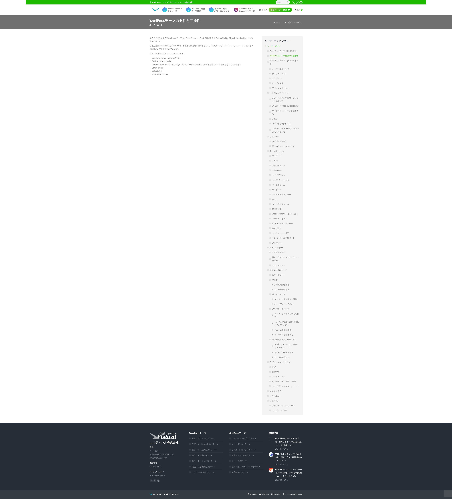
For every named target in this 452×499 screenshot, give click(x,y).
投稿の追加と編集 (281, 284)
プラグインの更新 (279, 410)
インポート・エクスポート (283, 238)
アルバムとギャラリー (281, 308)
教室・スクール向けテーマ (243, 455)
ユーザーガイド (273, 46)
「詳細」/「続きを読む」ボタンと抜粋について (285, 130)
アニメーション (278, 376)
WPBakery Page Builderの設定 (285, 106)
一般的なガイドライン (279, 93)
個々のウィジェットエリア (283, 146)
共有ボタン (276, 228)
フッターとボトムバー (281, 194)
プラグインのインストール (283, 405)
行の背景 (276, 371)
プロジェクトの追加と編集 (285, 299)
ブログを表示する (281, 289)
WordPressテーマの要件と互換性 (284, 56)
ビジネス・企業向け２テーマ (204, 449)
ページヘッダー (276, 247)
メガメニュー (275, 396)
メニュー (276, 118)
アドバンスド (277, 242)
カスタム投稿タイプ (278, 270)
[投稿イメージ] (271, 439)
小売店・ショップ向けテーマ (244, 449)
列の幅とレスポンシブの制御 (284, 381)
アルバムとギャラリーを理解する (286, 315)
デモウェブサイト (279, 73)
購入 (299, 10)
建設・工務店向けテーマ (202, 455)
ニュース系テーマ (239, 461)
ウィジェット (275, 136)
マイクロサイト (276, 391)
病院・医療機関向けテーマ (203, 466)
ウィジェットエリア (280, 233)
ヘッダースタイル (279, 252)
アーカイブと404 (279, 218)
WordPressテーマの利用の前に (283, 51)
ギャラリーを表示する (283, 334)
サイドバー (276, 189)
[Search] (287, 2)
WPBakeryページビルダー (281, 362)
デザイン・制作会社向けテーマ (205, 444)
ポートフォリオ (278, 294)
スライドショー (278, 265)
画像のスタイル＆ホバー (282, 223)
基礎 (274, 367)
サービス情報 (277, 83)
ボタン (275, 199)
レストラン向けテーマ (241, 444)
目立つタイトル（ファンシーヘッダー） (285, 259)
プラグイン (276, 78)
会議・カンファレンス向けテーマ (246, 466)
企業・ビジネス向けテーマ (203, 438)
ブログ (275, 280)
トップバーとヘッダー (281, 180)
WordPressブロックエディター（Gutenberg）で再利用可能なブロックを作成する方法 (288, 472)
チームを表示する (281, 357)
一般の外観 (276, 170)
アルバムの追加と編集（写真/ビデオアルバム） (287, 323)
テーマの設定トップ (280, 68)
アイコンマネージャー (281, 88)
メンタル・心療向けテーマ (203, 472)
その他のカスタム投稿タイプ (284, 339)
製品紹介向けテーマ (240, 472)
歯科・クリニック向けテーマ (204, 461)
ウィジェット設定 (279, 141)
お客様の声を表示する (283, 352)
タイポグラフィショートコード (285, 386)
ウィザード (276, 156)
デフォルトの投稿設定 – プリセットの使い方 (285, 99)
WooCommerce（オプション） (285, 213)
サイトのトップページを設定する (285, 112)
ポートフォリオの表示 (283, 304)
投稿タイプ (276, 209)
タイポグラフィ (278, 175)
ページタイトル (278, 185)
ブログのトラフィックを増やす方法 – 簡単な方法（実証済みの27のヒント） (288, 457)
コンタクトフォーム (280, 204)
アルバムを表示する (282, 330)
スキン (275, 160)
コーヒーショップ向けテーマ (244, 438)
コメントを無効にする (281, 123)
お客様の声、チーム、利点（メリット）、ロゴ (285, 346)
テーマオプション (277, 151)
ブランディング (278, 165)
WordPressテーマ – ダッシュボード (284, 62)
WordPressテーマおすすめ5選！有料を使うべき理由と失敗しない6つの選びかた (288, 441)
